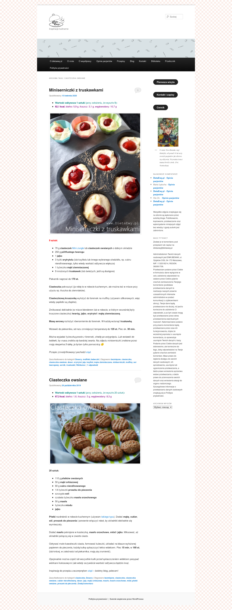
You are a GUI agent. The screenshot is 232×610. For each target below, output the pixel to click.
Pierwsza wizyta (166, 82)
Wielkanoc (81, 365)
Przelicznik (170, 61)
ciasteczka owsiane (58, 362)
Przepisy (121, 61)
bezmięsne (116, 359)
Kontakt (142, 61)
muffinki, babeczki (91, 359)
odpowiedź (92, 365)
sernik (62, 365)
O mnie (70, 61)
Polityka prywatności (59, 67)
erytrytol (78, 362)
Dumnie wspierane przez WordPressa (126, 599)
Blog (132, 61)
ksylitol (90, 362)
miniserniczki (119, 362)
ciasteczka (126, 359)
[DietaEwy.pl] (94, 20)
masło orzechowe (118, 580)
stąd (88, 352)
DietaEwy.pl (159, 177)
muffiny (129, 362)
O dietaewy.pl (56, 61)
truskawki (70, 365)
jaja (84, 362)
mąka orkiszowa (94, 580)
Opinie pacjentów (104, 61)
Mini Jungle (78, 248)
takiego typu (107, 516)
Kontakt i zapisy (165, 94)
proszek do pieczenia (66, 583)
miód (129, 580)
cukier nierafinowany (66, 580)
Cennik (160, 107)
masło (106, 580)
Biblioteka (155, 61)
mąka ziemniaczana (103, 362)
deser (70, 362)
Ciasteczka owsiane (68, 380)
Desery (78, 359)
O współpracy (85, 61)
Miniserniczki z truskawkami (76, 90)
